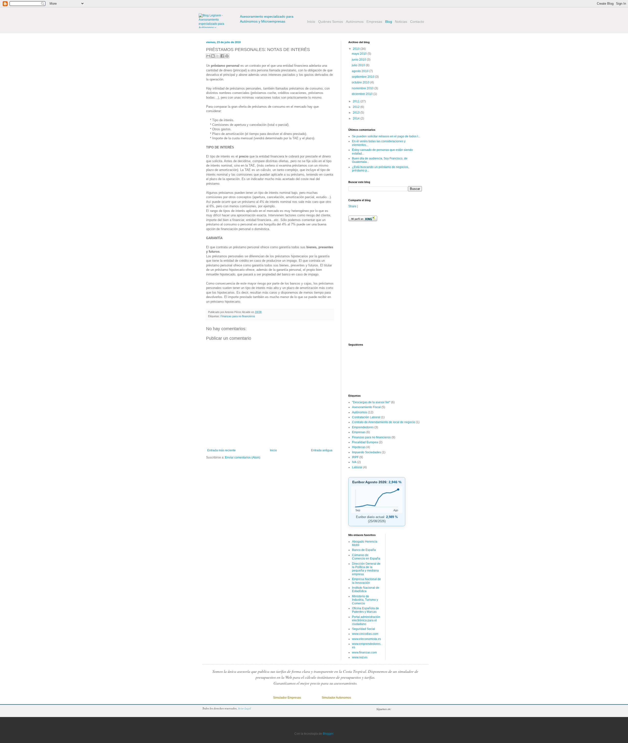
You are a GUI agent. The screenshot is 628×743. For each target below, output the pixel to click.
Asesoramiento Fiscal (366, 407)
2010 (356, 49)
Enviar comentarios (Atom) (242, 457)
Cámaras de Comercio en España (366, 556)
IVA (354, 462)
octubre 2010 (361, 82)
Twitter (397, 709)
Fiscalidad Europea (365, 442)
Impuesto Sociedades (366, 452)
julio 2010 (359, 65)
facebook (407, 709)
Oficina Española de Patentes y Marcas (365, 610)
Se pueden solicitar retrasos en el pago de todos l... (386, 136)
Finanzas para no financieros (238, 316)
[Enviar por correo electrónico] (208, 55)
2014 (356, 118)
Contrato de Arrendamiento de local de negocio (383, 422)
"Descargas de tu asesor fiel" (371, 402)
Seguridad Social (363, 629)
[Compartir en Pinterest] (226, 55)
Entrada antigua (321, 450)
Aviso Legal (244, 708)
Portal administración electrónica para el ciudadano (366, 620)
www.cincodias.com (365, 634)
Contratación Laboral (366, 417)
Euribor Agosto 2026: (376, 482)
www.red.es (359, 657)
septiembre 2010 (363, 76)
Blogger (417, 709)
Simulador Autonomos (336, 697)
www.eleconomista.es (366, 639)
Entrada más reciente (221, 450)
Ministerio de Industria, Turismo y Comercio (365, 600)
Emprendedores (363, 427)
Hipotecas (359, 447)
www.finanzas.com (364, 652)
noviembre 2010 (363, 88)
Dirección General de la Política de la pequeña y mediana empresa (366, 569)
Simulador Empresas (287, 697)
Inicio (273, 450)
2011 (356, 101)
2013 (356, 112)
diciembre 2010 (362, 94)
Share (352, 206)
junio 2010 (359, 59)
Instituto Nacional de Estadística (365, 589)
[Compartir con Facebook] (222, 55)
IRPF (355, 457)
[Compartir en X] (217, 55)
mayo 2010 (359, 53)
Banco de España (364, 550)
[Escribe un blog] (212, 55)
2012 (356, 107)
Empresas (359, 432)
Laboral (357, 467)
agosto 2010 (360, 71)
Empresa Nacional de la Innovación (366, 580)
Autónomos (359, 412)
